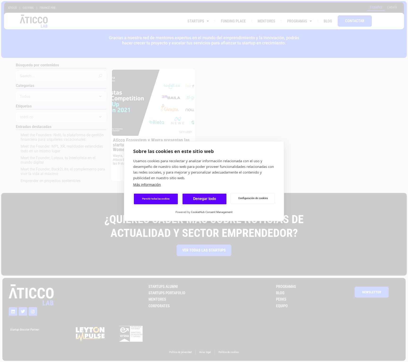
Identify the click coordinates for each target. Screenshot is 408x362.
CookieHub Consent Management (212, 212)
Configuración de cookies (253, 198)
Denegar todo (204, 198)
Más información (147, 184)
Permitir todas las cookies (156, 198)
